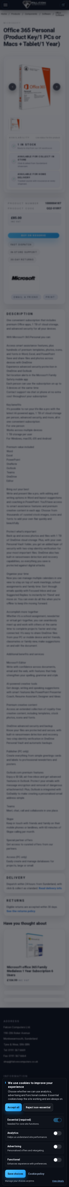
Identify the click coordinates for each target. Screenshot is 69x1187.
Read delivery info (50, 888)
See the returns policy (21, 911)
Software (46, 14)
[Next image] (56, 87)
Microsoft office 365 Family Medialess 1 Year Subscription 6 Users (30, 971)
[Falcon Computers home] (35, 5)
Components (31, 14)
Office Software (60, 14)
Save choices (15, 1173)
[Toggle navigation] (5, 5)
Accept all (13, 1107)
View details (58, 1181)
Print (50, 297)
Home (3, 14)
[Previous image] (12, 87)
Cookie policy (36, 1173)
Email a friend (26, 297)
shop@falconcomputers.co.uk (21, 1061)
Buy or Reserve (33, 235)
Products (15, 14)
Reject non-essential (38, 1107)
